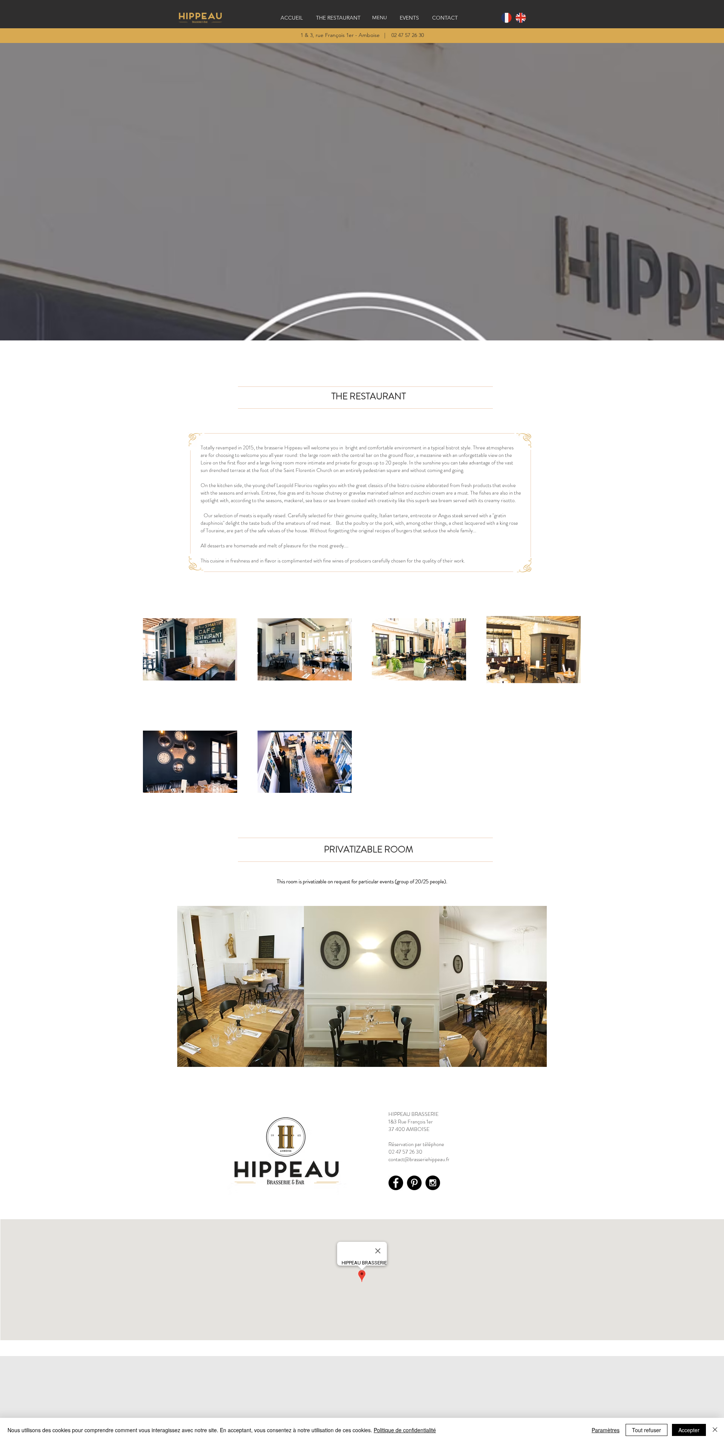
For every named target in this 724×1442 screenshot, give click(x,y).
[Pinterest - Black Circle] (414, 1182)
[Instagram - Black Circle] (432, 1182)
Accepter (688, 1430)
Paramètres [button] (606, 1430)
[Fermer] (714, 1430)
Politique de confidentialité (405, 1430)
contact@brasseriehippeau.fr (418, 1159)
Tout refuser (646, 1430)
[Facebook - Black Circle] (395, 1182)
